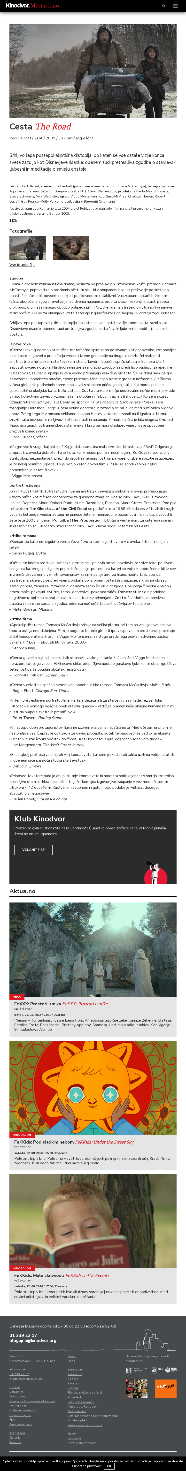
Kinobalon (22, 1135)
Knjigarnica (17, 1433)
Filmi (12, 1420)
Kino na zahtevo (20, 1424)
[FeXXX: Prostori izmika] (93, 949)
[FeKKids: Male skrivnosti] (93, 1221)
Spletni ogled (77, 1420)
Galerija (15, 1437)
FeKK (17, 997)
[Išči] (163, 6)
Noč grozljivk (77, 1411)
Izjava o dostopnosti (82, 1443)
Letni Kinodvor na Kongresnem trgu (93, 1416)
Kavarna (15, 1442)
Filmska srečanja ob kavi (85, 1392)
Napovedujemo (20, 1415)
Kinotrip (73, 1383)
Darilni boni (17, 1406)
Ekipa (71, 1361)
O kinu (72, 1356)
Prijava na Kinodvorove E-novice (32, 1401)
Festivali (73, 1388)
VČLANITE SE (33, 850)
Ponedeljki (75, 1397)
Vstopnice (16, 1392)
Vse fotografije (22, 264)
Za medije (74, 1438)
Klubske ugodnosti (22, 1410)
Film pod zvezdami (81, 1402)
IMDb (13, 220)
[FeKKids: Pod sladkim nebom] (93, 1088)
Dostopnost (18, 1396)
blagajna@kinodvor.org (32, 1340)
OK (109, 1466)
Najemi (72, 1434)
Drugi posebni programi (85, 1425)
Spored (14, 1387)
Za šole (73, 1379)
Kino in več (75, 1369)
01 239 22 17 (23, 1335)
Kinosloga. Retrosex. (82, 1406)
